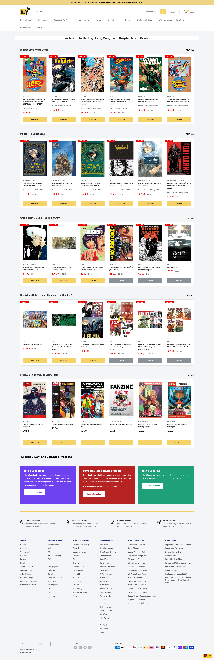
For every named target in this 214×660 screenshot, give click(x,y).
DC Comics (26, 96)
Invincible (77, 574)
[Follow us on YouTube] (85, 647)
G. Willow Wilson (106, 574)
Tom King (103, 621)
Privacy (23, 559)
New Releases (25, 20)
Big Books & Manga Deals (137, 556)
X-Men (75, 596)
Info (38, 27)
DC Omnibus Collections (137, 570)
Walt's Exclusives (165, 20)
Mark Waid (103, 599)
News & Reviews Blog (173, 559)
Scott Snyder (105, 614)
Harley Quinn (78, 570)
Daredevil (76, 556)
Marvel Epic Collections (137, 581)
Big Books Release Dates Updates (178, 545)
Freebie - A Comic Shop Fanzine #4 (120, 425)
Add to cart (35, 281)
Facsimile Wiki (170, 556)
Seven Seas (52, 581)
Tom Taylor (104, 625)
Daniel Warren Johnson (109, 566)
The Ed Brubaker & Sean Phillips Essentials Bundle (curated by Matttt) (120, 346)
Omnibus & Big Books (62, 20)
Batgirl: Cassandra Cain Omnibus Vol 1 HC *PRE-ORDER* (63, 100)
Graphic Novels (83, 20)
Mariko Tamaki (105, 596)
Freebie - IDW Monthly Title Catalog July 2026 (147, 425)
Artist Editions (133, 548)
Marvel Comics (57, 421)
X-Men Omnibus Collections (138, 603)
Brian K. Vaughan (106, 548)
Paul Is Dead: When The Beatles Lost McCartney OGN (92, 268)
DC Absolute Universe (136, 563)
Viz (49, 592)
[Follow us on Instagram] (80, 647)
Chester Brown (105, 556)
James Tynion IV (106, 581)
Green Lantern (78, 566)
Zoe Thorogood (106, 632)
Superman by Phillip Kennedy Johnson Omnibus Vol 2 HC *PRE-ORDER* (121, 101)
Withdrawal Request (28, 585)
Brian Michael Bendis (108, 552)
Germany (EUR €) (39, 644)
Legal (22, 563)
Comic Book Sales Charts (174, 548)
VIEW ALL (190, 50)
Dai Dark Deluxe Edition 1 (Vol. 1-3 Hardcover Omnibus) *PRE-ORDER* (179, 185)
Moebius (103, 603)
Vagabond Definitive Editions (139, 599)
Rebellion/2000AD (55, 577)
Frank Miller (104, 570)
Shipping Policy (26, 570)
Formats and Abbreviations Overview (179, 563)
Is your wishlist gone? (28, 581)
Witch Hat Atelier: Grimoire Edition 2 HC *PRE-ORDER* (32, 184)
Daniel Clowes (105, 559)
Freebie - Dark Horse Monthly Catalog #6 (33, 425)
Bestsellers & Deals (144, 20)
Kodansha (51, 570)
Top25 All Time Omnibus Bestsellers (142, 596)
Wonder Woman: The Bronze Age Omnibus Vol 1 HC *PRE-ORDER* (178, 100)
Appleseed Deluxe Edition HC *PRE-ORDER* (62, 184)
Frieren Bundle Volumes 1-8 (32, 344)
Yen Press (51, 596)
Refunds (23, 556)
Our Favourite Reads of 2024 (176, 574)
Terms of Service (26, 566)
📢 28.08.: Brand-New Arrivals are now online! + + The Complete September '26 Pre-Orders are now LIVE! (107, 2)
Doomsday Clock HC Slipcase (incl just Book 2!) (121, 268)
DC (49, 552)
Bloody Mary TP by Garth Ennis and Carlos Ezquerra (149, 268)
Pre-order (34, 119)
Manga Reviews (171, 570)
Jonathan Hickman (107, 588)
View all (191, 218)
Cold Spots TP (172, 267)
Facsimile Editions (135, 577)
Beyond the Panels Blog (174, 552)
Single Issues (113, 20)
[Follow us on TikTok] (90, 647)
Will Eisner (104, 629)
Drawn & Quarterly (54, 556)
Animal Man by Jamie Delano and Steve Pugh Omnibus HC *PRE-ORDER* (92, 101)
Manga (98, 20)
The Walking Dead (80, 592)
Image (54, 264)
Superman (77, 577)
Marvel (50, 574)
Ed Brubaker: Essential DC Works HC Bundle (92, 345)
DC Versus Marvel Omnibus (138, 574)
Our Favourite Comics (136, 545)
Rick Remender (106, 607)
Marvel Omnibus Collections (138, 585)
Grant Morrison (105, 577)
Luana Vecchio (105, 592)
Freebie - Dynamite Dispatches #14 (91, 425)
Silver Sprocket (53, 585)
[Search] (163, 11)
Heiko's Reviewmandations (175, 566)
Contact (23, 545)
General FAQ (25, 552)
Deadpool (76, 559)
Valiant (50, 588)
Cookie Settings (26, 577)
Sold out (121, 281)
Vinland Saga (78, 588)
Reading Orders (26, 27)
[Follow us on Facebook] (75, 647)
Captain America (79, 552)
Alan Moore (104, 545)
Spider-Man (77, 581)
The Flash (76, 563)
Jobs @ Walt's (25, 574)
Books (127, 20)
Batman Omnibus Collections (139, 552)
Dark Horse (52, 548)
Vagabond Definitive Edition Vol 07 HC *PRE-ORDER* (121, 184)
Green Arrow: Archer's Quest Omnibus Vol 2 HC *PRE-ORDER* (149, 100)
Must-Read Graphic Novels (138, 592)
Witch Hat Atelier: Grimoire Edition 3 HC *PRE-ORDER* (90, 184)
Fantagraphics (53, 566)
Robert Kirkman (106, 610)
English (24, 644)
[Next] (194, 89)
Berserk (76, 548)
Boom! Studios (53, 545)
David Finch (104, 563)
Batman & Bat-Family (81, 545)
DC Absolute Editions (136, 559)
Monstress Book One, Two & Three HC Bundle (61, 268)
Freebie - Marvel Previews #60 (62, 424)
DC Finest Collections (136, 566)
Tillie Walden (104, 618)
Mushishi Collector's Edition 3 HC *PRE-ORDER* (149, 184)
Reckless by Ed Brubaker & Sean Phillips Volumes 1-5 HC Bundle (178, 345)
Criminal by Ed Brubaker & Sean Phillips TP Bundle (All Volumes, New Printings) (149, 346)
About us (23, 548)
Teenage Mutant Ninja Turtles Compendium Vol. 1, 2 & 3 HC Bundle (62, 346)
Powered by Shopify (26, 652)
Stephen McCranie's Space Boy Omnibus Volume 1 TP (33, 268)
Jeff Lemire (104, 585)
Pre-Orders (42, 20)
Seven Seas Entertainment (176, 180)
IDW (49, 559)
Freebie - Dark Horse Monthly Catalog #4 (177, 425)
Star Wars (76, 585)
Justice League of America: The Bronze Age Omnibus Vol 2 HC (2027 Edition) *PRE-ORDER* (34, 101)
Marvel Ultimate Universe (137, 588)
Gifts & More (181, 20)
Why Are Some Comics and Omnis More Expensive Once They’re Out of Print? (179, 579)
